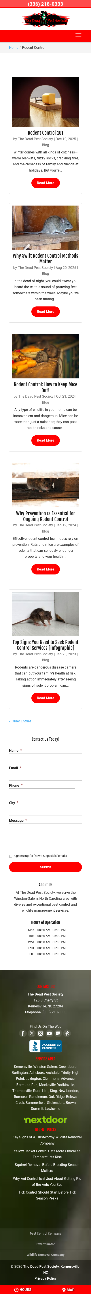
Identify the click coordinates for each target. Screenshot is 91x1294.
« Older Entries (20, 721)
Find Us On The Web (45, 1026)
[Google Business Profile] (58, 1033)
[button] (78, 37)
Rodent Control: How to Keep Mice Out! (45, 387)
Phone (16, 785)
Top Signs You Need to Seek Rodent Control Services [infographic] (45, 645)
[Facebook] (23, 1033)
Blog (45, 145)
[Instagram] (40, 1033)
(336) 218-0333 (45, 4)
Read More (45, 183)
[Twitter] (32, 1033)
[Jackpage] (67, 1033)
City (13, 803)
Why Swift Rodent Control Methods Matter (45, 258)
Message (18, 820)
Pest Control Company (45, 1233)
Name (15, 750)
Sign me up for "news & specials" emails (40, 856)
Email (15, 768)
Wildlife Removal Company (45, 1254)
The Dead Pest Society (35, 139)
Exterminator (45, 1244)
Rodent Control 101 (45, 133)
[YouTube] (49, 1033)
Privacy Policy (45, 1278)
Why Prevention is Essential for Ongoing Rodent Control (45, 516)
